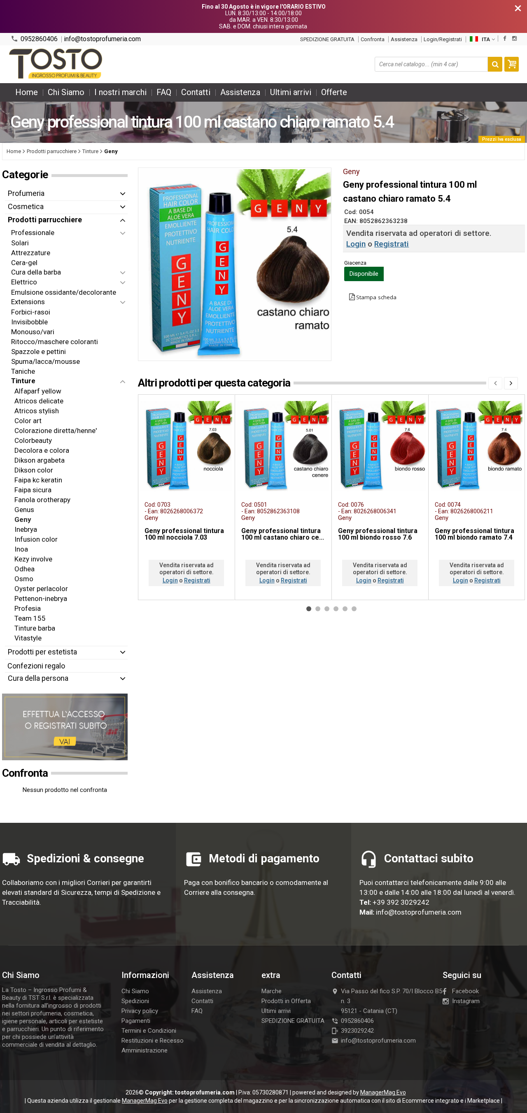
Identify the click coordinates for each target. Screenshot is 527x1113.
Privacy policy (139, 1011)
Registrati (391, 244)
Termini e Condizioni (148, 1030)
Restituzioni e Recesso (152, 1040)
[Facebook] (504, 38)
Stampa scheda (376, 297)
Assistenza (404, 39)
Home (26, 92)
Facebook (465, 991)
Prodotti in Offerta (286, 1001)
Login (356, 244)
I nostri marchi (120, 92)
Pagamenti (135, 1021)
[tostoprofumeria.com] (56, 64)
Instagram (466, 1001)
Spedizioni (135, 1001)
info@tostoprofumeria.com (102, 39)
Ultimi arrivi (290, 92)
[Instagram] (514, 38)
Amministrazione (144, 1050)
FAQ (163, 92)
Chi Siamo (66, 92)
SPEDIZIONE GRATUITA (327, 39)
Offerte (334, 92)
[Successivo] (511, 383)
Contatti (195, 92)
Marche (271, 991)
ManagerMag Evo (383, 1092)
